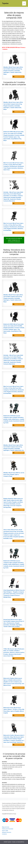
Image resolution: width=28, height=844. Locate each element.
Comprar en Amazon (19, 76)
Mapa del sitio (5, 827)
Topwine (5, 3)
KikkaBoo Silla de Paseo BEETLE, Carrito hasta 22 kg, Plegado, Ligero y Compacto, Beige (13, 474)
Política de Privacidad (7, 828)
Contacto (4, 834)
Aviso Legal (5, 830)
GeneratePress (21, 841)
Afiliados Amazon (6, 832)
